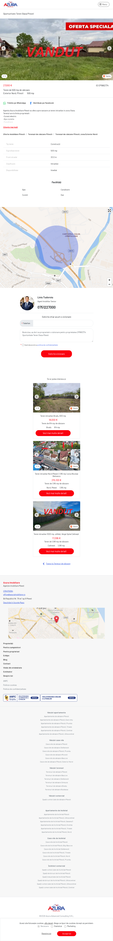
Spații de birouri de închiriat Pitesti (56, 873)
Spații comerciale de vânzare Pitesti (56, 799)
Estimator (7, 672)
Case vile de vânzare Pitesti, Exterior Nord (56, 762)
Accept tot (66, 933)
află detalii (48, 923)
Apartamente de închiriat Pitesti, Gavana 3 (56, 821)
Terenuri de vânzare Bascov (56, 775)
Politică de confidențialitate (14, 689)
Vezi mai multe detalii (53, 433)
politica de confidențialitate (47, 345)
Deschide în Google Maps (13, 602)
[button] (3, 48)
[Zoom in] (109, 280)
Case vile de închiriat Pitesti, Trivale (56, 852)
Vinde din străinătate (12, 668)
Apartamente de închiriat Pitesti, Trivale (56, 828)
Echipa (6, 655)
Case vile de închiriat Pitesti (57, 842)
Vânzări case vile (56, 740)
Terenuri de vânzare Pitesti (40, 134)
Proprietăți (8, 643)
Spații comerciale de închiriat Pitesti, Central (56, 887)
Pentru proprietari (11, 651)
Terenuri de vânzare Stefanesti (56, 779)
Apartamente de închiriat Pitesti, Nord (57, 832)
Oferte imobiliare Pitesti (14, 134)
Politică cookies (10, 685)
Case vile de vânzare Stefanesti (56, 748)
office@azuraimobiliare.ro (14, 594)
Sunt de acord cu (41, 345)
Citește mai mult (10, 127)
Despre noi (8, 676)
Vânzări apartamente (56, 712)
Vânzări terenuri (57, 768)
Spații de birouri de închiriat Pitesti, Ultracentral (56, 880)
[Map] (56, 247)
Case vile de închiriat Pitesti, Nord (56, 856)
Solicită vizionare (56, 354)
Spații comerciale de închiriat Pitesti (56, 870)
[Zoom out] (109, 284)
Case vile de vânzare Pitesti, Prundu (57, 751)
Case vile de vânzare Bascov (56, 758)
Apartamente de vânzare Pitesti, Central (56, 730)
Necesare (45, 926)
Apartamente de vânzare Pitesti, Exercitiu (56, 720)
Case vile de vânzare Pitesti (56, 744)
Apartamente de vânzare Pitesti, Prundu (56, 723)
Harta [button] (107, 76)
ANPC (5, 681)
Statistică (58, 926)
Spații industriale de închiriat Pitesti (56, 877)
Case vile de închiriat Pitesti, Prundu (56, 860)
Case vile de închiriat (56, 838)
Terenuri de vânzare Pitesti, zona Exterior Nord (76, 134)
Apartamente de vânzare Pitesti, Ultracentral (56, 734)
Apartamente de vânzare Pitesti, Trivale (56, 727)
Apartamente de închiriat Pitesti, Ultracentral (56, 818)
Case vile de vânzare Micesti (56, 755)
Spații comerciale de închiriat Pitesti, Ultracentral (56, 884)
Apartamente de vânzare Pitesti (56, 716)
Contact (6, 663)
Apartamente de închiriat (56, 810)
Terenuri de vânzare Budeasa (56, 789)
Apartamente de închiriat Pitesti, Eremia (56, 825)
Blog (5, 659)
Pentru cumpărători (12, 647)
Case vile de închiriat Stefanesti (56, 849)
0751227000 (47, 307)
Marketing (71, 926)
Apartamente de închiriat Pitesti (56, 814)
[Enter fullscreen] (109, 210)
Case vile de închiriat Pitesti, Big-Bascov (56, 845)
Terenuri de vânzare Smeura (56, 782)
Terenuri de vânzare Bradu (56, 786)
